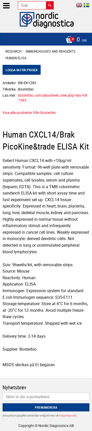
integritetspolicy (67, 415)
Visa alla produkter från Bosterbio (29, 112)
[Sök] (50, 5)
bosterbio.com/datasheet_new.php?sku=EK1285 (53, 97)
